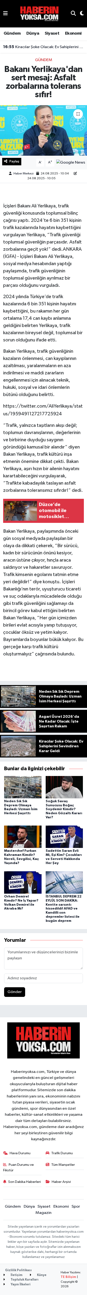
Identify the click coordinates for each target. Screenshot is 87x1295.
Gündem (12, 33)
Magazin (43, 1213)
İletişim (16, 1275)
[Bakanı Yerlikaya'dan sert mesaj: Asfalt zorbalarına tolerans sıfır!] (43, 130)
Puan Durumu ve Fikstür (18, 1167)
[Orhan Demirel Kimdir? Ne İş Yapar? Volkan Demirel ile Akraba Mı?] (23, 882)
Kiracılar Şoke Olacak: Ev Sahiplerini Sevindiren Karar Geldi (43, 47)
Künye (41, 1275)
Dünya (32, 33)
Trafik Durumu (62, 1153)
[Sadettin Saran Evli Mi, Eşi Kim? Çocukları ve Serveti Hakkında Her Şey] (64, 837)
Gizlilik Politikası (18, 1270)
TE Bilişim (68, 1277)
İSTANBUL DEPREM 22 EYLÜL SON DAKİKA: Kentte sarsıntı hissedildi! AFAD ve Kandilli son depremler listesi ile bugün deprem (63, 909)
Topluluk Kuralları (24, 1279)
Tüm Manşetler (63, 1165)
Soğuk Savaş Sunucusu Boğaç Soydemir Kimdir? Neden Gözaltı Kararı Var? (64, 809)
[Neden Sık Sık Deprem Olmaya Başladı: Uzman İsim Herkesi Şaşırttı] (23, 787)
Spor (76, 1207)
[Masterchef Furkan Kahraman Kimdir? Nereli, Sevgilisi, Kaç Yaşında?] (23, 837)
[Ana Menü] (5, 14)
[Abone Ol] (70, 162)
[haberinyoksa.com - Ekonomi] (39, 14)
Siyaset (52, 33)
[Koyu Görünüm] (80, 14)
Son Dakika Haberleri (24, 1182)
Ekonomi (73, 33)
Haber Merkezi (24, 173)
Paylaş (14, 161)
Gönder (14, 992)
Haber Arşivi (61, 1182)
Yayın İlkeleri (20, 1284)
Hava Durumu (20, 1153)
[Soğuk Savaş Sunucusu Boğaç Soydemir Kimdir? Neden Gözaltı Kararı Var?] (64, 787)
